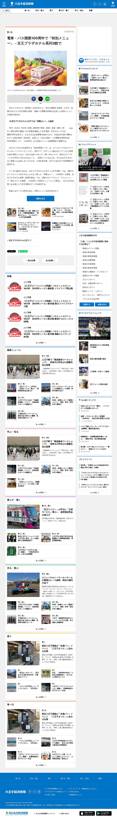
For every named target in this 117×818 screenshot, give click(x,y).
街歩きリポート (88, 287)
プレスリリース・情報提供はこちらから (83, 789)
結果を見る (102, 304)
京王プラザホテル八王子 (19, 240)
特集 (91, 10)
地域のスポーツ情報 (90, 275)
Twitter (100, 4)
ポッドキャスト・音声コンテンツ (96, 295)
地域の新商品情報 (89, 256)
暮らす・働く (64, 10)
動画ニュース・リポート (92, 291)
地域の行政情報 (88, 264)
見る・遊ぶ (39, 10)
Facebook (95, 4)
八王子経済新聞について (54, 789)
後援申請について (76, 795)
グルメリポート (88, 279)
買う (51, 10)
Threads (105, 4)
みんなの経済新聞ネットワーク (16, 813)
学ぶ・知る (79, 10)
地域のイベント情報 (90, 248)
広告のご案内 (50, 795)
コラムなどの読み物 (90, 299)
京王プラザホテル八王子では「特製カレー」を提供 (33, 121)
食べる (27, 10)
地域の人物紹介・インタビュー (95, 272)
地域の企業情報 (88, 260)
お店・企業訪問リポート (92, 283)
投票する (86, 304)
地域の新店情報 (88, 252)
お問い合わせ (74, 792)
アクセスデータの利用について (56, 792)
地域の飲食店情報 (89, 268)
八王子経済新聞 (21, 4)
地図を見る (40, 198)
